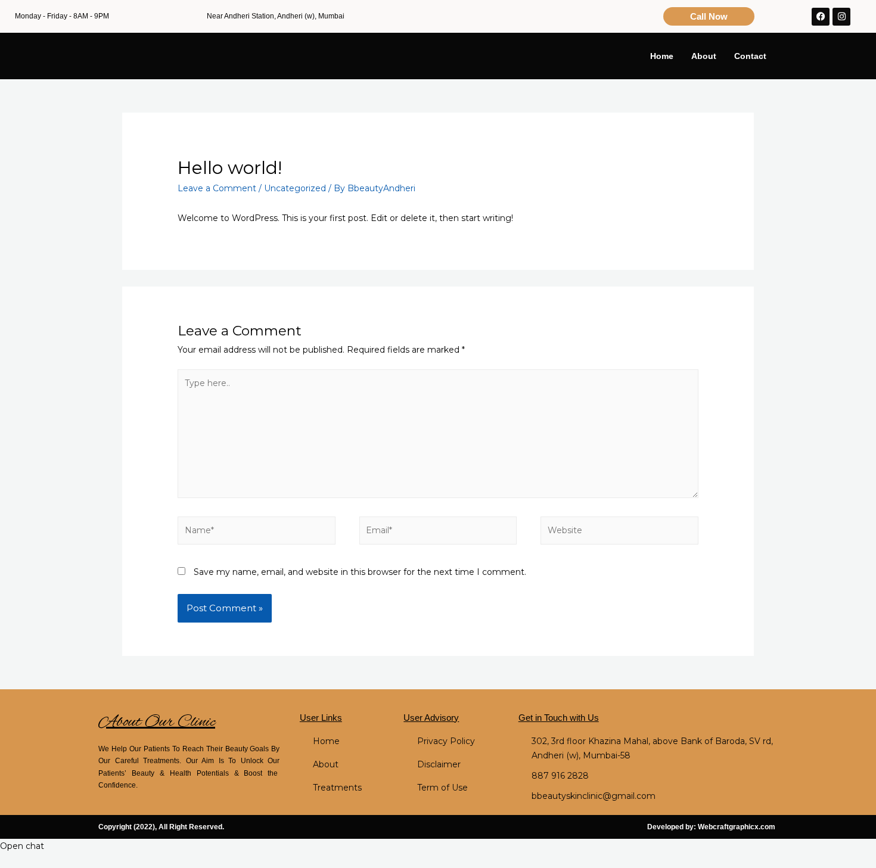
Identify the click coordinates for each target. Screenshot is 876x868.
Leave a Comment (217, 188)
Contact (750, 56)
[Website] (619, 532)
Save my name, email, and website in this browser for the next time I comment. (360, 572)
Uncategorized (295, 188)
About (703, 56)
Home (661, 56)
